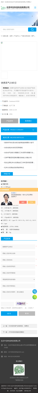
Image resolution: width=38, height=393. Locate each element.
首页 (11, 36)
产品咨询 (9, 121)
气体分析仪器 (25, 36)
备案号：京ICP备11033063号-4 (22, 388)
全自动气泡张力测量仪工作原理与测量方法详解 (20, 152)
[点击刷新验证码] (21, 303)
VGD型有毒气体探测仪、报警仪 (19, 326)
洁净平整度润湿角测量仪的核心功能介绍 (18, 157)
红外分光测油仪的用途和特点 (14, 167)
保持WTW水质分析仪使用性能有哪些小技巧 (19, 142)
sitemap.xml (27, 390)
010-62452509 (34, 291)
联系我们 (28, 121)
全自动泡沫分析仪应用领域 (13, 147)
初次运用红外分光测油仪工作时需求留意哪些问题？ (20, 162)
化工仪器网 (19, 390)
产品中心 (17, 36)
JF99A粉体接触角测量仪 (16, 332)
